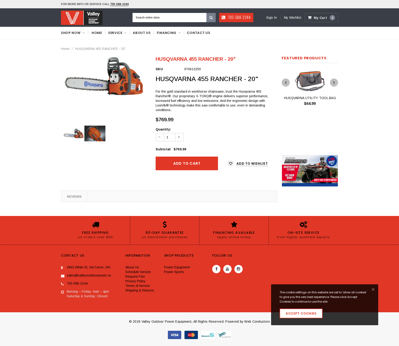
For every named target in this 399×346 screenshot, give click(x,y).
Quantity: (163, 129)
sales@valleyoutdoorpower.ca (89, 275)
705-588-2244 (119, 4)
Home (65, 49)
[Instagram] (238, 269)
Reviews (74, 196)
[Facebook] (216, 269)
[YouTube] (227, 269)
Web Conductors (257, 321)
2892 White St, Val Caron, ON (88, 267)
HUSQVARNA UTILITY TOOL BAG (310, 98)
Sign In (271, 17)
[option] (105, 76)
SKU (159, 69)
